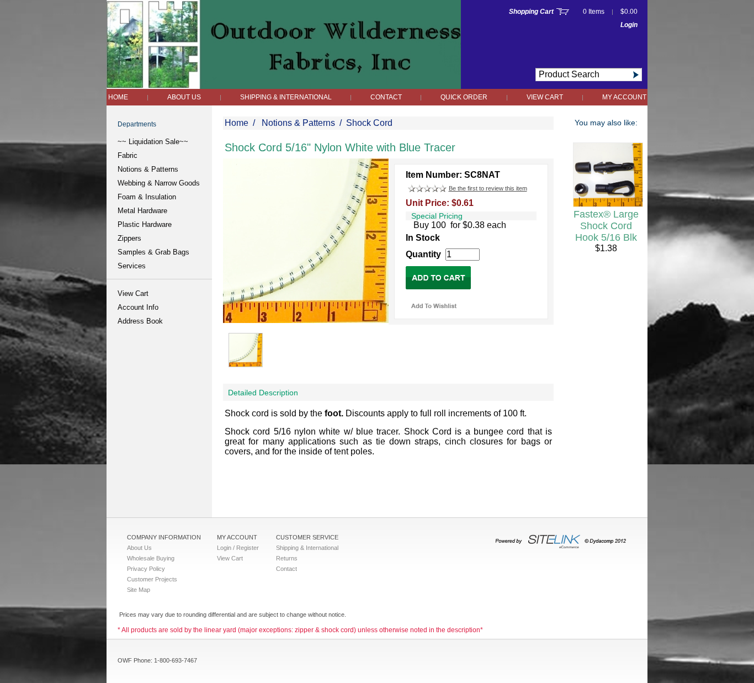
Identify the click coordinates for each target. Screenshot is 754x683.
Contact (386, 97)
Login (629, 25)
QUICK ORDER (463, 97)
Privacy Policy (146, 568)
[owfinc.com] (284, 86)
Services (132, 266)
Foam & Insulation (147, 197)
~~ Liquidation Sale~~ (153, 141)
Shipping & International (286, 97)
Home (118, 97)
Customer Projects (152, 579)
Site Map (138, 589)
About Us (184, 97)
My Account (624, 97)
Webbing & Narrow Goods (159, 183)
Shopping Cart (531, 11)
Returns (287, 558)
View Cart (545, 97)
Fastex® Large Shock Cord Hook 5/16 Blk (606, 226)
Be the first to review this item (488, 188)
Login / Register (238, 547)
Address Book (140, 321)
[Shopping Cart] (562, 12)
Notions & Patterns (148, 169)
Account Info (138, 307)
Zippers (129, 238)
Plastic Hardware (145, 224)
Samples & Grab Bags (153, 252)
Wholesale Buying (150, 558)
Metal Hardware (142, 211)
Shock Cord (369, 123)
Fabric (127, 155)
